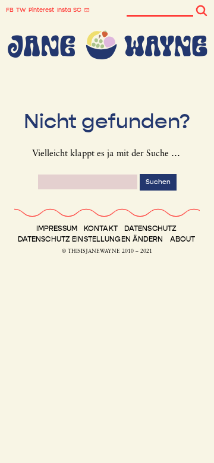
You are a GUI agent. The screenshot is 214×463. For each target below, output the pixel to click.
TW (21, 10)
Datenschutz (150, 228)
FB (10, 10)
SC (77, 10)
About (183, 239)
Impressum (56, 228)
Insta (64, 10)
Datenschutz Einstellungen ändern (90, 239)
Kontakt (101, 228)
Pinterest (41, 10)
